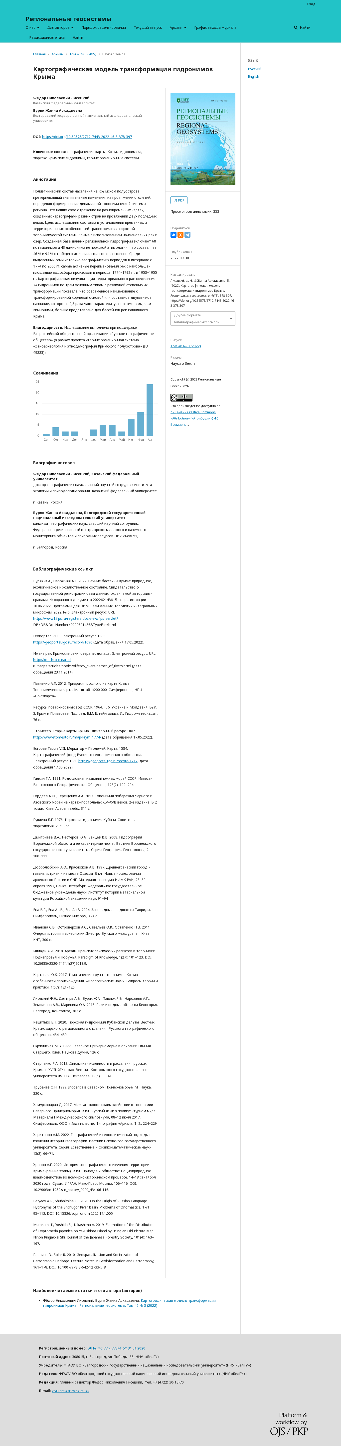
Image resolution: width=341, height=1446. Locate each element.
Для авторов (59, 27)
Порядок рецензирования (103, 27)
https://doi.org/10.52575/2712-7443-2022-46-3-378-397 (87, 136)
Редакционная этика (47, 37)
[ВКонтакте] (173, 235)
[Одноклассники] (180, 235)
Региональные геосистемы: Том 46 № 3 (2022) (118, 1305)
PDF (180, 200)
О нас (31, 27)
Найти (78, 37)
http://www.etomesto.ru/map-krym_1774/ (67, 737)
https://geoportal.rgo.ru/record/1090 (62, 642)
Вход (311, 4)
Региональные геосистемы (69, 18)
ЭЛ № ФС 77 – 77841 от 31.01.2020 (116, 1348)
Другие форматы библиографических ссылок (196, 318)
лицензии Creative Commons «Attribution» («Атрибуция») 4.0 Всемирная (194, 418)
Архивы (176, 27)
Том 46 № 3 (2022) (82, 54)
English (253, 76)
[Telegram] (187, 235)
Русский (254, 68)
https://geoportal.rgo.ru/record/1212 (108, 760)
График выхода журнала (215, 27)
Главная (39, 54)
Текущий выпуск (148, 27)
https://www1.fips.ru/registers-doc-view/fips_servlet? (75, 618)
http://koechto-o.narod (52, 659)
